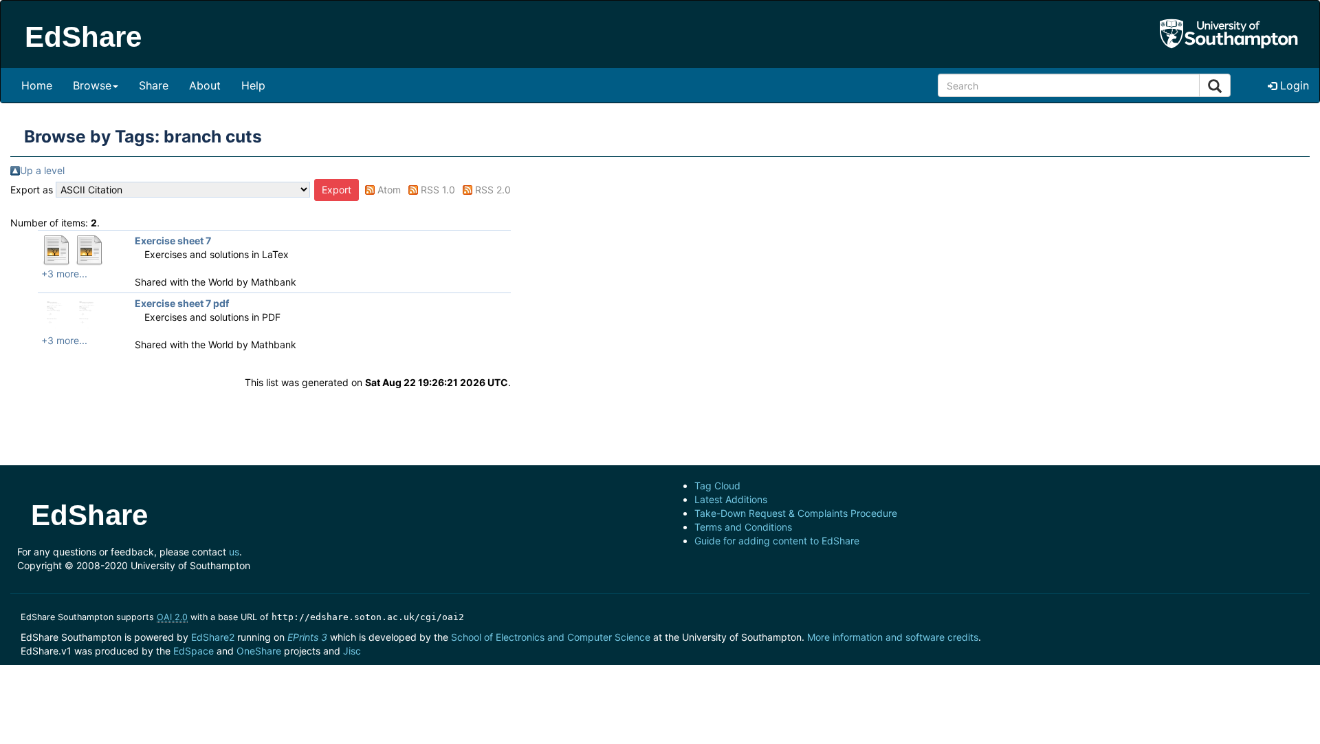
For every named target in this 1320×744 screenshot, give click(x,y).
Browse (92, 85)
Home (36, 85)
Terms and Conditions (743, 527)
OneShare (258, 651)
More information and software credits (892, 637)
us (234, 551)
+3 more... (64, 273)
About (205, 85)
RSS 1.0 (438, 189)
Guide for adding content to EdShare (776, 540)
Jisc (352, 651)
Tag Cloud (717, 485)
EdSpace (193, 651)
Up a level (42, 170)
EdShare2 (212, 637)
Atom (389, 189)
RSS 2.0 (493, 189)
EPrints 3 (307, 637)
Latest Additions (730, 499)
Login (1293, 85)
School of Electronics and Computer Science (550, 637)
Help (253, 85)
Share (153, 85)
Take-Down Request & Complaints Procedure (795, 513)
